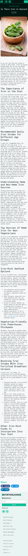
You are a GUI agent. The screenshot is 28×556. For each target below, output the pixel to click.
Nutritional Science (9, 529)
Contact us (6, 552)
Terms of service (8, 543)
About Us (5, 549)
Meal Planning (7, 520)
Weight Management (8, 532)
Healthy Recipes (8, 517)
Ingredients (6, 523)
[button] (5, 486)
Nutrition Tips (7, 526)
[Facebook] (9, 1)
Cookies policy (7, 540)
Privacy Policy (7, 546)
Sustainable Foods (14, 6)
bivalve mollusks (13, 316)
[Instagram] (6, 1)
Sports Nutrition (8, 535)
